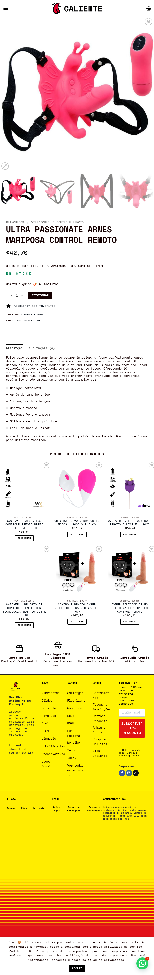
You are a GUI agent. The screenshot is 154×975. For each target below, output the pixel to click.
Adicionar (40, 295)
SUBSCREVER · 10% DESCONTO (132, 728)
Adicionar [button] (24, 538)
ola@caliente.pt (21, 749)
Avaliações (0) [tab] (42, 348)
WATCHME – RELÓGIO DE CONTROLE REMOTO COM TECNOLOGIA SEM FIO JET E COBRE (24, 610)
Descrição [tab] (14, 348)
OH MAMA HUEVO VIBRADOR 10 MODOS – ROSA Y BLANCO (76, 522)
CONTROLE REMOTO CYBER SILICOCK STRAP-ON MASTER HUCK (77, 608)
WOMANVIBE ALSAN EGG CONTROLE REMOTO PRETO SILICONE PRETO (24, 524)
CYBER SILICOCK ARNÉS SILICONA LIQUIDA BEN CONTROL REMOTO (130, 608)
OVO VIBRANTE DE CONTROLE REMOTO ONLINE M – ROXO (129, 522)
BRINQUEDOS (15, 222)
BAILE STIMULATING (28, 320)
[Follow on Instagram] (129, 773)
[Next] (145, 94)
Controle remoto (70, 222)
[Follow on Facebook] (122, 773)
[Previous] (8, 94)
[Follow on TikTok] (136, 773)
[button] (5, 8)
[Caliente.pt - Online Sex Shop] (77, 8)
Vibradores (40, 222)
